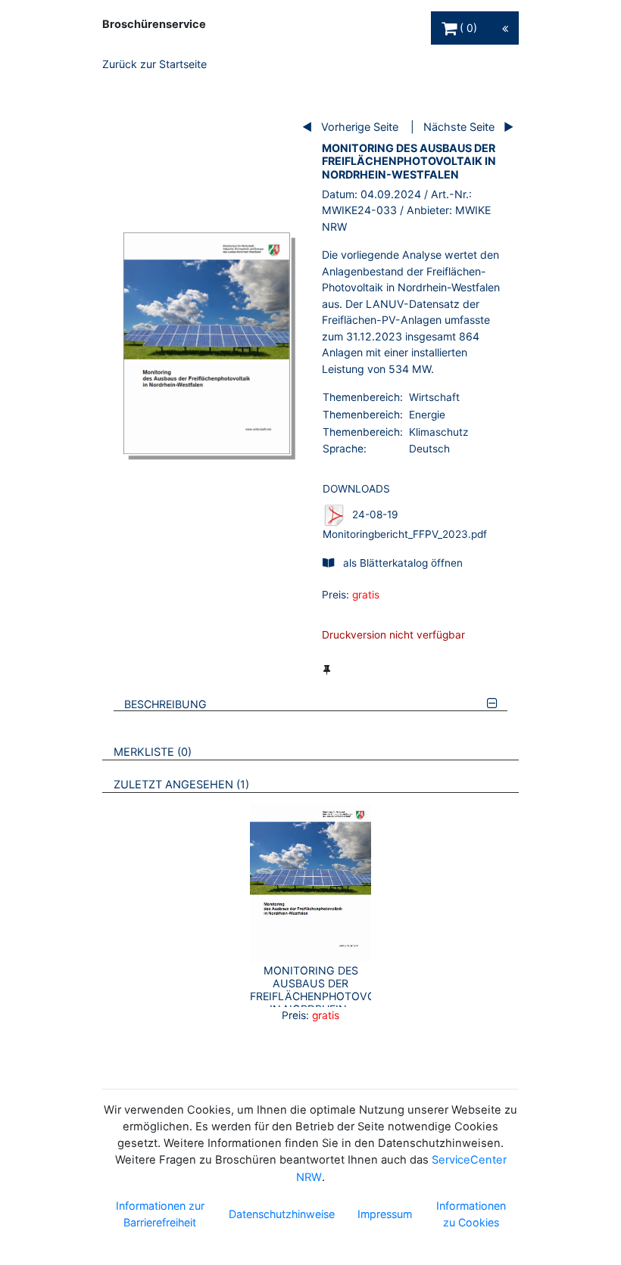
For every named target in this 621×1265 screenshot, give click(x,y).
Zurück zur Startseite (154, 64)
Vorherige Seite (359, 126)
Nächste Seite (459, 126)
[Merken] (326, 670)
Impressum (384, 1214)
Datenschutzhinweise (282, 1214)
